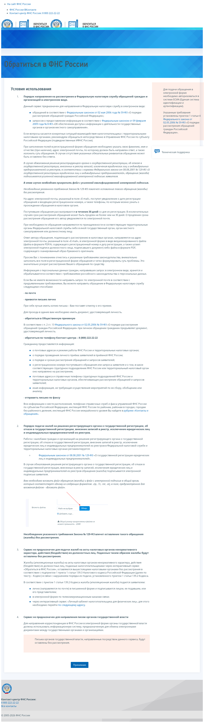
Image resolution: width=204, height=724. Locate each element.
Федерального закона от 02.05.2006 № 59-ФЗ (81, 324)
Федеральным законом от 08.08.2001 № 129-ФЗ (66, 455)
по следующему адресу (71, 605)
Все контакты (8, 706)
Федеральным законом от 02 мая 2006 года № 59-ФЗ (97, 112)
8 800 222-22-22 (10, 702)
